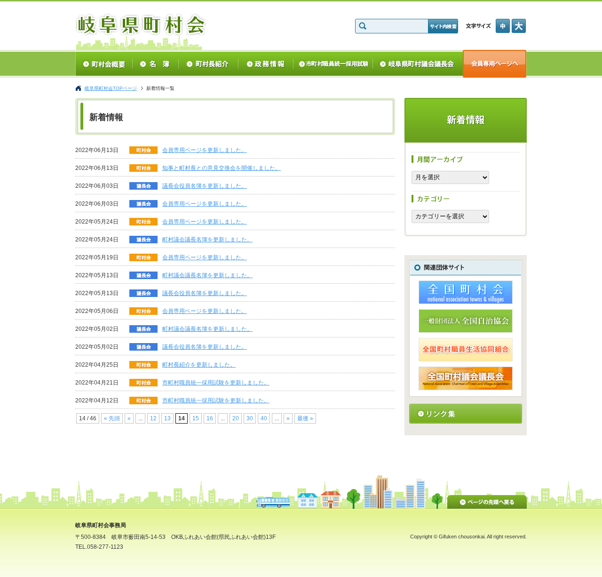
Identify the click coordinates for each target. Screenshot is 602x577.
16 (209, 418)
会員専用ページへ (495, 64)
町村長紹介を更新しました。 (199, 364)
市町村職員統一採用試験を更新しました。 (215, 382)
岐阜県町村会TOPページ (111, 88)
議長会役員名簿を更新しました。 (204, 186)
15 (195, 418)
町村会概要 (103, 64)
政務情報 (265, 64)
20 (235, 418)
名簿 (155, 64)
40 (264, 418)
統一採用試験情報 (333, 64)
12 (153, 418)
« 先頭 (112, 418)
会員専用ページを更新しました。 (204, 150)
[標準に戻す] (504, 26)
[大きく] (519, 26)
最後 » (305, 418)
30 (249, 418)
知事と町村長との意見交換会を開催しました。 (221, 168)
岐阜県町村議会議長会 (418, 64)
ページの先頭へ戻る (487, 500)
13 (167, 418)
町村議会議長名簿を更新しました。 (207, 239)
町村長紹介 (208, 64)
